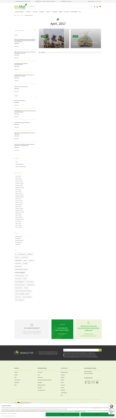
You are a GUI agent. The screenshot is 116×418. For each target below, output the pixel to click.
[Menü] (114, 404)
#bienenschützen (18, 287)
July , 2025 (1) (18, 189)
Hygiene (62, 377)
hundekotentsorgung (19, 275)
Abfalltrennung (18, 236)
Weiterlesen (54, 38)
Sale (62, 395)
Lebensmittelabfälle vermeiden (22, 294)
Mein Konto (94, 6)
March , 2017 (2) (18, 227)
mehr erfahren (61, 333)
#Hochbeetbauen (30, 281)
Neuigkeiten (17, 244)
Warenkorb (16, 382)
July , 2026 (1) (18, 176)
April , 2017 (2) (18, 225)
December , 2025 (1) (19, 183)
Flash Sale (63, 390)
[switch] (111, 413)
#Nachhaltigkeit (20, 272)
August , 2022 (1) (18, 204)
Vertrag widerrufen (41, 390)
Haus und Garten (18, 242)
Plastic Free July (18, 278)
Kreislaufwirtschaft (19, 240)
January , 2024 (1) (19, 200)
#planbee (26, 287)
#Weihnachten (18, 263)
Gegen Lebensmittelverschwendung (23, 291)
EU (15, 254)
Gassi (27, 275)
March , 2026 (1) (18, 180)
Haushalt (63, 374)
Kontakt (16, 374)
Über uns (16, 372)
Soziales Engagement (19, 300)
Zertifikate (40, 382)
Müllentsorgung (64, 372)
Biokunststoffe (22, 254)
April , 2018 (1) (18, 215)
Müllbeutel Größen (41, 385)
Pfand (24, 278)
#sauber (25, 260)
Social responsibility (27, 297)
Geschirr (62, 380)
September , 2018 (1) (19, 212)
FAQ (15, 377)
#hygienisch (31, 260)
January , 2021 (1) (19, 210)
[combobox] (59, 6)
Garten (62, 382)
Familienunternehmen (20, 285)
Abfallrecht (30, 254)
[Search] (91, 6)
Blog (22, 15)
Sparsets (62, 387)
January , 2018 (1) (19, 217)
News (16, 161)
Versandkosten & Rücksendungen (44, 380)
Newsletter (40, 387)
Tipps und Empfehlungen (20, 166)
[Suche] (34, 30)
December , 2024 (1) (19, 195)
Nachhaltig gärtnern (19, 164)
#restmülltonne (24, 257)
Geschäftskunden (97, 1)
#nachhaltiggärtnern (20, 281)
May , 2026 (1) (18, 178)
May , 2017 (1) (18, 223)
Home (18, 15)
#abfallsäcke (18, 260)
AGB (38, 374)
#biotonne (17, 257)
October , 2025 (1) (19, 185)
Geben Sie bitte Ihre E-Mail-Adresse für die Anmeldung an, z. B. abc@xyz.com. (79, 353)
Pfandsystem (18, 238)
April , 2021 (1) (18, 206)
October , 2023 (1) (19, 202)
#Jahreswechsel (18, 266)
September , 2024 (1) (19, 197)
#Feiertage (25, 263)
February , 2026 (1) (19, 181)
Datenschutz (40, 377)
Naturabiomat (31, 285)
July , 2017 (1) (18, 221)
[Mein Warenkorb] (97, 6)
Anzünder (63, 385)
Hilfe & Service (26, 333)
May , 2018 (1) (18, 213)
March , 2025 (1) (18, 193)
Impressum (40, 372)
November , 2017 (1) (19, 219)
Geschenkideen (64, 392)
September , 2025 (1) (19, 187)
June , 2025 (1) (18, 191)
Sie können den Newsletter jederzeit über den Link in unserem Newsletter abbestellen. (80, 356)
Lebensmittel (18, 297)
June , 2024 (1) (18, 198)
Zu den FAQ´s (36, 333)
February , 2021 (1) (19, 208)
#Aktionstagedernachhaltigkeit (21, 269)
